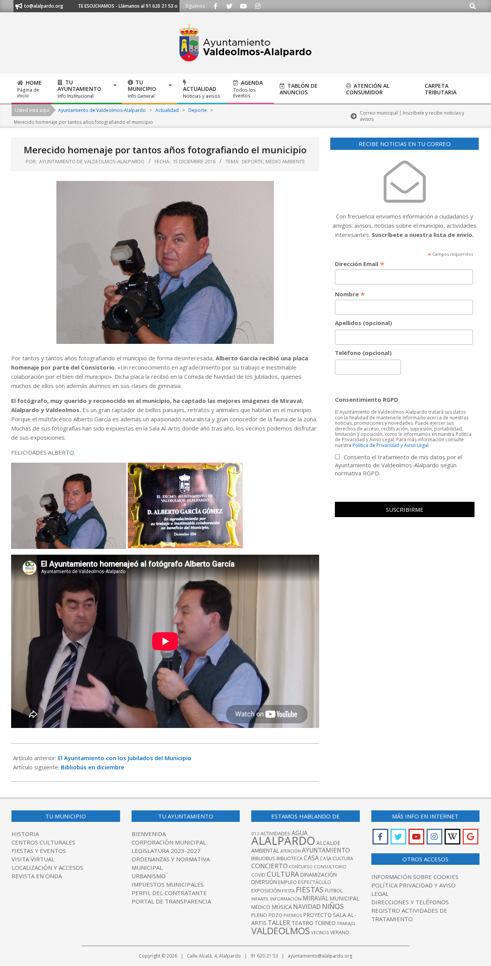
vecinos (320, 932)
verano (339, 932)
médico (260, 907)
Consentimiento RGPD (366, 399)
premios (292, 915)
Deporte (252, 161)
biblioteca (290, 858)
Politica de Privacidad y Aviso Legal (390, 445)
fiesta (288, 891)
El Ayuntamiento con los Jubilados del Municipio (124, 758)
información (286, 899)
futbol (334, 890)
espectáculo (314, 882)
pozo (275, 915)
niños (333, 906)
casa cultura (336, 858)
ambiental (265, 850)
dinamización (318, 874)
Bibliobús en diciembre (92, 767)
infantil (260, 899)
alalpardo (283, 840)
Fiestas (310, 889)
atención (290, 851)
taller (279, 922)
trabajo (346, 923)
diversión (264, 882)
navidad (307, 906)
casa (311, 858)
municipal (344, 898)
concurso (301, 866)
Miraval (315, 898)
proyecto (317, 914)
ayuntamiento (326, 850)
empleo (287, 882)
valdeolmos (280, 930)
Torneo (325, 923)
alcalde (328, 842)
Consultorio (330, 866)
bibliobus (263, 858)
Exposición (266, 890)
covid (258, 875)
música (282, 906)
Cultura (283, 874)
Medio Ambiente (285, 161)
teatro (302, 923)
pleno (259, 915)
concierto (269, 865)
